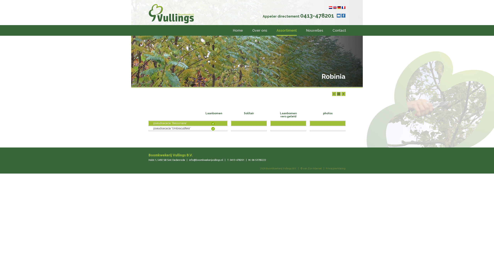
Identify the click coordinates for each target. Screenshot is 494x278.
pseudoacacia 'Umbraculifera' (171, 128)
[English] (335, 7)
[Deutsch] (339, 7)
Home (238, 30)
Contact (339, 30)
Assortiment (287, 30)
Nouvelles (314, 30)
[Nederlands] (330, 7)
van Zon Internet (312, 168)
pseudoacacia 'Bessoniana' (170, 123)
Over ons (259, 30)
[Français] (343, 7)
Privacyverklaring (335, 168)
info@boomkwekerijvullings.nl (206, 159)
